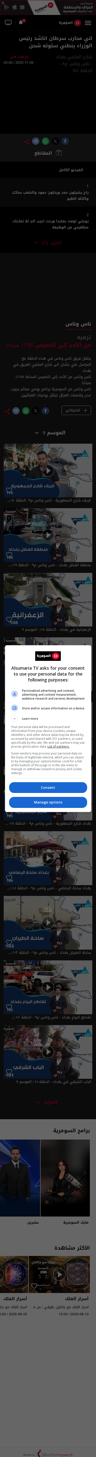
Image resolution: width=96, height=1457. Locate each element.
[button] (48, 718)
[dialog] (48, 728)
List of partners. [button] (58, 746)
